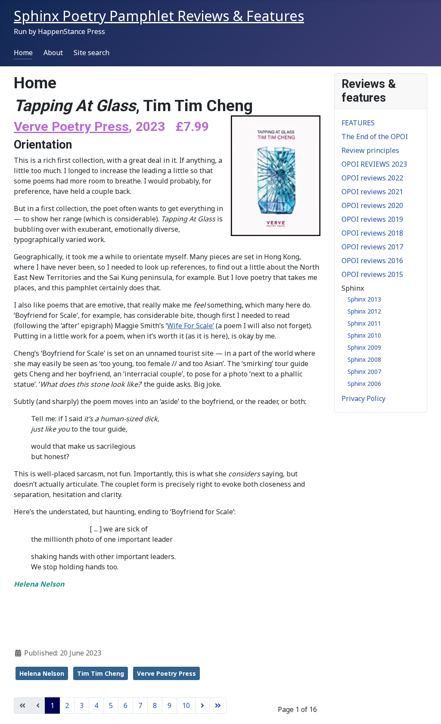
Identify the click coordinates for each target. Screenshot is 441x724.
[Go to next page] (202, 705)
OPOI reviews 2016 (372, 260)
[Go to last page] (218, 705)
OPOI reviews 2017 (372, 247)
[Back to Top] (426, 708)
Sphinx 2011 (364, 323)
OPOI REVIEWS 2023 (374, 164)
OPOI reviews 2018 (372, 233)
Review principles (370, 150)
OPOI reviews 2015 (372, 274)
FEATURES (358, 122)
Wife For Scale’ (190, 325)
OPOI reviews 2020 (372, 205)
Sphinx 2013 (364, 299)
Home (23, 52)
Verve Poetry (52, 126)
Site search (91, 52)
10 (186, 705)
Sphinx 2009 (364, 347)
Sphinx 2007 (364, 371)
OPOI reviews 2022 (372, 178)
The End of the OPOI (375, 136)
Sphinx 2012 (364, 311)
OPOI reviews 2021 (372, 191)
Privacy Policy (363, 398)
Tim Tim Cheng (100, 673)
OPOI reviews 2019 (372, 219)
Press (110, 126)
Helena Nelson (41, 673)
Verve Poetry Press (166, 673)
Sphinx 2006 (364, 383)
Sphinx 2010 (364, 335)
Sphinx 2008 (364, 359)
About (53, 52)
